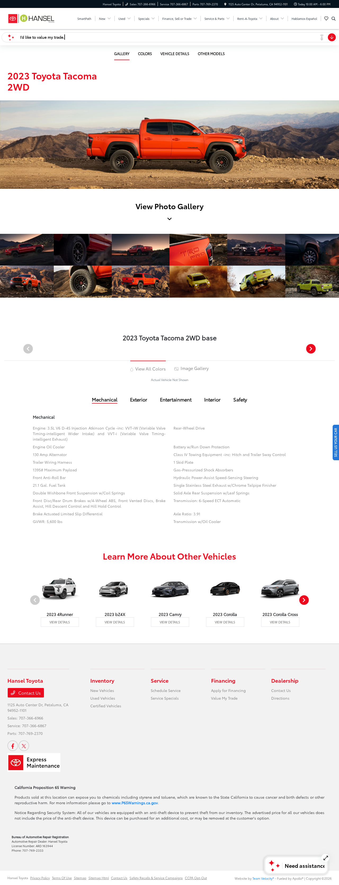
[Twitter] (24, 745)
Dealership (284, 680)
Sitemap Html (98, 877)
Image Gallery (194, 368)
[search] (334, 18)
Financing (223, 680)
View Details (60, 622)
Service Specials (165, 698)
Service (159, 680)
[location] (225, 4)
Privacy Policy (40, 877)
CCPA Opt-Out (196, 877)
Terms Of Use (62, 877)
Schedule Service (166, 690)
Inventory (102, 680)
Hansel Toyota (17, 877)
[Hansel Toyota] (31, 18)
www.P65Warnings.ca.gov (135, 802)
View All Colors (150, 368)
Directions (280, 698)
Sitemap (80, 877)
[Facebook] (12, 745)
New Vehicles (102, 690)
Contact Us (29, 693)
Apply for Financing (228, 690)
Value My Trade (224, 698)
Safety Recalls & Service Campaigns (156, 877)
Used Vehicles (102, 698)
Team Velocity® (263, 878)
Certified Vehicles (105, 705)
